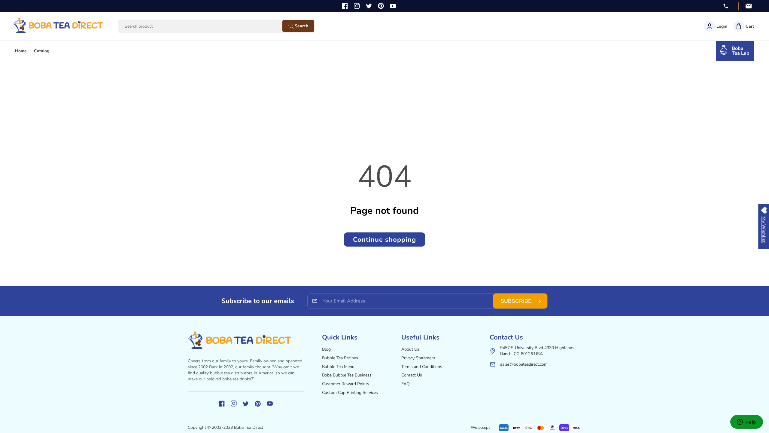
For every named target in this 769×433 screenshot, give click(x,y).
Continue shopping (384, 239)
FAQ (405, 384)
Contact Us (411, 375)
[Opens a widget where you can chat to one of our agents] (746, 422)
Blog (326, 349)
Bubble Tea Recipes (340, 358)
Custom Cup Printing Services (350, 392)
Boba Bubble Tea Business (347, 375)
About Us (410, 349)
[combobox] (206, 26)
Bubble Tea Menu (338, 367)
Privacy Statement (418, 358)
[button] (743, 26)
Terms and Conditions (421, 367)
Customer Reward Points (345, 384)
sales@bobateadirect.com (524, 364)
